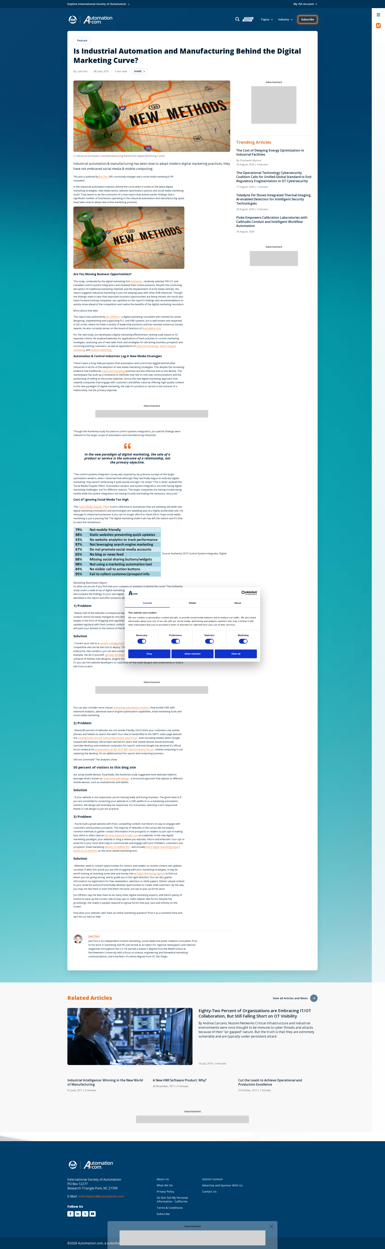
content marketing (101, 350)
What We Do (165, 1185)
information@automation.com (101, 1196)
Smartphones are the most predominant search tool (107, 738)
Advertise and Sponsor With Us (222, 1185)
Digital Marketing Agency (150, 873)
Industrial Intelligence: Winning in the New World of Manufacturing (105, 1082)
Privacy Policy (165, 1191)
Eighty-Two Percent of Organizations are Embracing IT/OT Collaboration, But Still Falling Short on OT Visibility (255, 1013)
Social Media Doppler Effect (94, 506)
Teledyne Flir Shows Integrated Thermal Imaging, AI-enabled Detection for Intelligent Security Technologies (273, 199)
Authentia (136, 281)
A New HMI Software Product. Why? (179, 1080)
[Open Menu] (378, 15)
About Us (163, 1179)
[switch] (175, 641)
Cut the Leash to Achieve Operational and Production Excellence (270, 1082)
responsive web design (116, 778)
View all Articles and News (290, 998)
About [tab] (237, 603)
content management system (116, 643)
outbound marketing (113, 371)
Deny (149, 653)
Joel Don (103, 176)
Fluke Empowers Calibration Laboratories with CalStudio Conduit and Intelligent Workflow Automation (271, 222)
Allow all (235, 653)
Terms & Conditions (170, 1207)
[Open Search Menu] (244, 20)
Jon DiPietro (113, 316)
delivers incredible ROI (117, 847)
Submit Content (212, 1179)
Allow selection (193, 653)
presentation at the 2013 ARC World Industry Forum (124, 749)
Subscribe (307, 19)
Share (138, 71)
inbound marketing (147, 346)
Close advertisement (271, 1226)
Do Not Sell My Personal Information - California (172, 1199)
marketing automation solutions (131, 707)
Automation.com (151, 328)
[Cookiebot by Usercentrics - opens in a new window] (244, 593)
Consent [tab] (147, 603)
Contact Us (209, 1191)
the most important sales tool (121, 835)
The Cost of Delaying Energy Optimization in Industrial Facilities (270, 152)
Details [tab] (192, 603)
